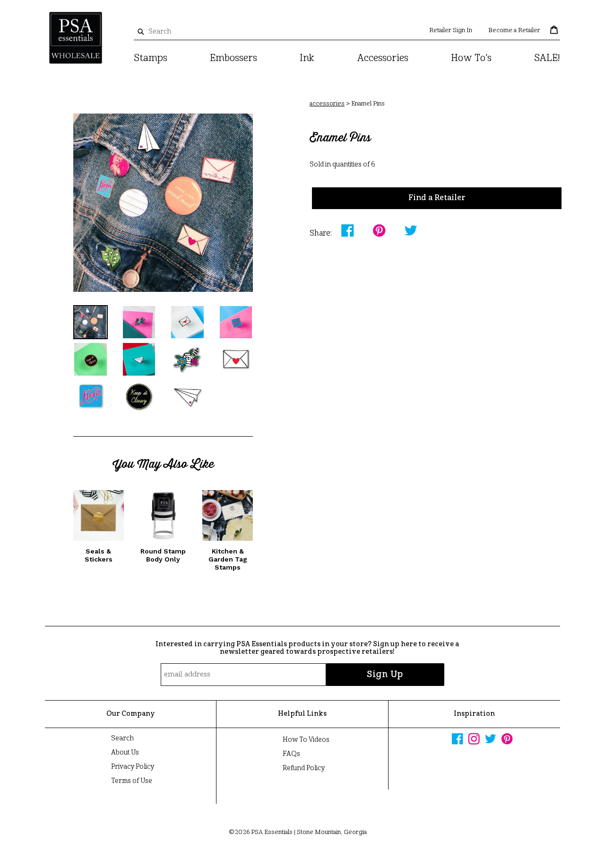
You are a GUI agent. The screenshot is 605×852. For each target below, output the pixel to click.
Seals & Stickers (98, 555)
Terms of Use (131, 781)
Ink (307, 58)
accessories (327, 104)
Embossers (233, 58)
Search (122, 738)
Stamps (150, 58)
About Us (125, 752)
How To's (471, 58)
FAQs (291, 754)
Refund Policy (304, 768)
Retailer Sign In (450, 30)
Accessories (382, 58)
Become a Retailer (514, 30)
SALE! (547, 58)
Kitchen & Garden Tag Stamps (227, 559)
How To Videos (306, 740)
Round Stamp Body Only (163, 555)
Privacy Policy (132, 767)
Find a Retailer (437, 198)
